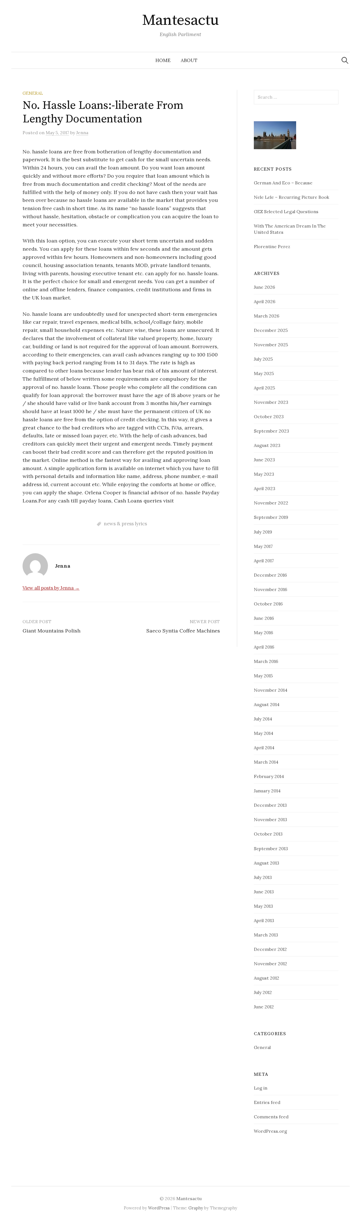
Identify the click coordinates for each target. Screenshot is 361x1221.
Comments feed (271, 1116)
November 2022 (271, 503)
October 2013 (268, 834)
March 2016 (266, 661)
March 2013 (266, 935)
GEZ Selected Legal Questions (286, 211)
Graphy (195, 1208)
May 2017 (263, 546)
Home (163, 60)
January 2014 (267, 791)
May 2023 (264, 474)
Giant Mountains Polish (51, 630)
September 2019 (271, 517)
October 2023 (269, 416)
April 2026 (264, 301)
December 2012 (270, 949)
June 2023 (264, 459)
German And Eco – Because (283, 183)
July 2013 (263, 877)
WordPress (159, 1208)
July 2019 (263, 532)
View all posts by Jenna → (51, 588)
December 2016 (270, 575)
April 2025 (264, 388)
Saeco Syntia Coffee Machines (183, 630)
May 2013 (263, 906)
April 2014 (264, 747)
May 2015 (263, 675)
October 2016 (268, 604)
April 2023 (264, 488)
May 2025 (264, 373)
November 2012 (270, 963)
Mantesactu (180, 20)
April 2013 (264, 920)
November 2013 (270, 819)
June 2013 (264, 891)
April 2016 (264, 647)
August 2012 (266, 978)
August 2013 (266, 863)
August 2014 (266, 704)
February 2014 (269, 776)
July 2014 (263, 719)
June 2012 (264, 1007)
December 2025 (271, 330)
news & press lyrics (125, 524)
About (189, 60)
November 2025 (271, 344)
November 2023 (271, 402)
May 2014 (263, 733)
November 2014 (270, 690)
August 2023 (267, 445)
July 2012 (263, 992)
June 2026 (264, 287)
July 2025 (263, 359)
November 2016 (270, 589)
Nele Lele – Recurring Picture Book (291, 197)
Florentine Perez (272, 246)
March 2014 (266, 762)
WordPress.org (270, 1131)
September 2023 (271, 431)
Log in (260, 1088)
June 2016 (264, 618)
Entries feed (267, 1102)
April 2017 (264, 560)
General (33, 93)
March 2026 (266, 316)
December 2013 (270, 805)
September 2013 (271, 848)
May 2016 (263, 632)
